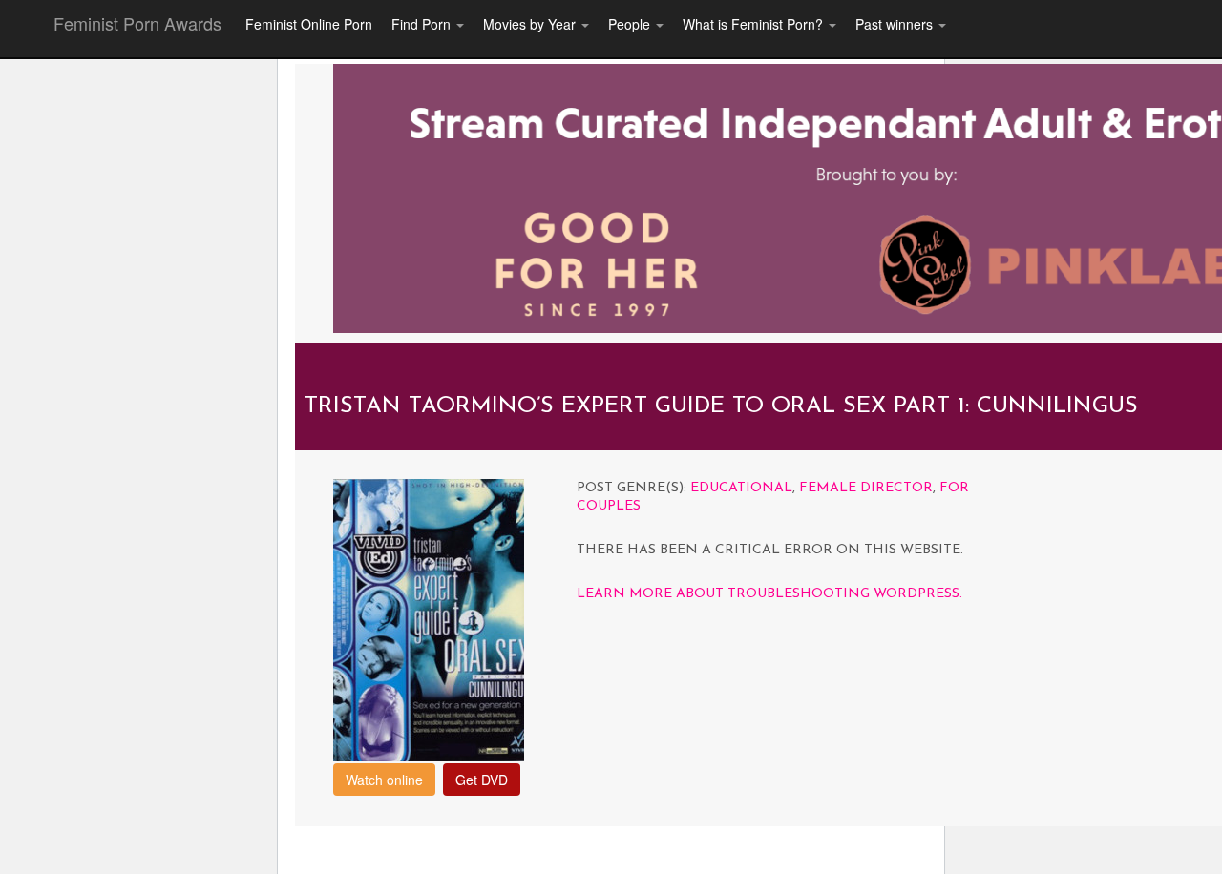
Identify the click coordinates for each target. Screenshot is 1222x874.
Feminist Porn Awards (137, 22)
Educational (741, 488)
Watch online (384, 779)
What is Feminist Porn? (755, 23)
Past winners (896, 23)
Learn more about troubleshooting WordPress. (769, 594)
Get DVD (481, 779)
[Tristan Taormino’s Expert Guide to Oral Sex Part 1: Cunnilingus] (428, 618)
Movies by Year (531, 23)
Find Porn (422, 23)
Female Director (866, 488)
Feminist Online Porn (308, 23)
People (631, 23)
